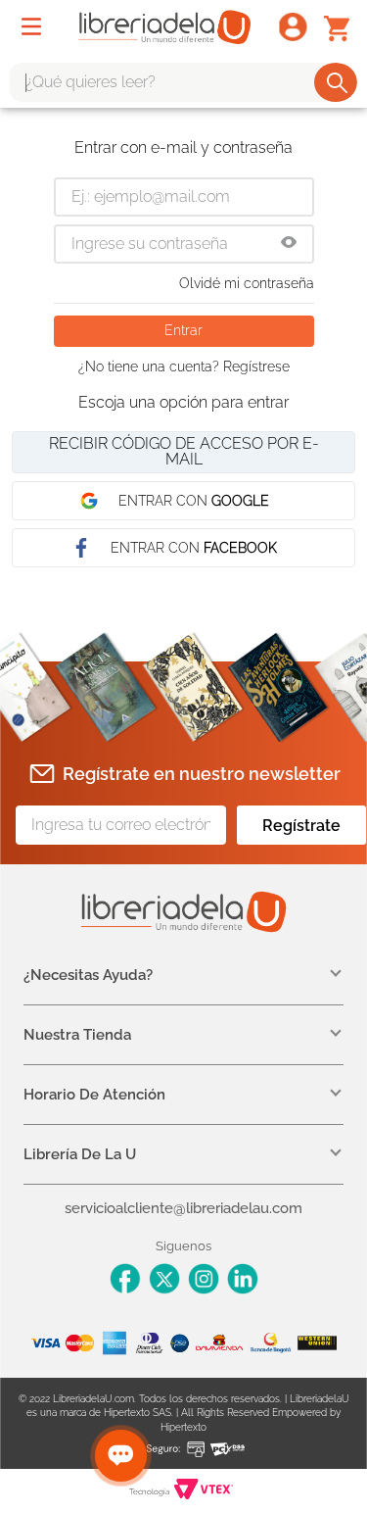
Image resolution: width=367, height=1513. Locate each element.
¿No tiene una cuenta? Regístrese (184, 366)
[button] (289, 244)
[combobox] (183, 82)
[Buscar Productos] (337, 82)
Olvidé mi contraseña (246, 283)
